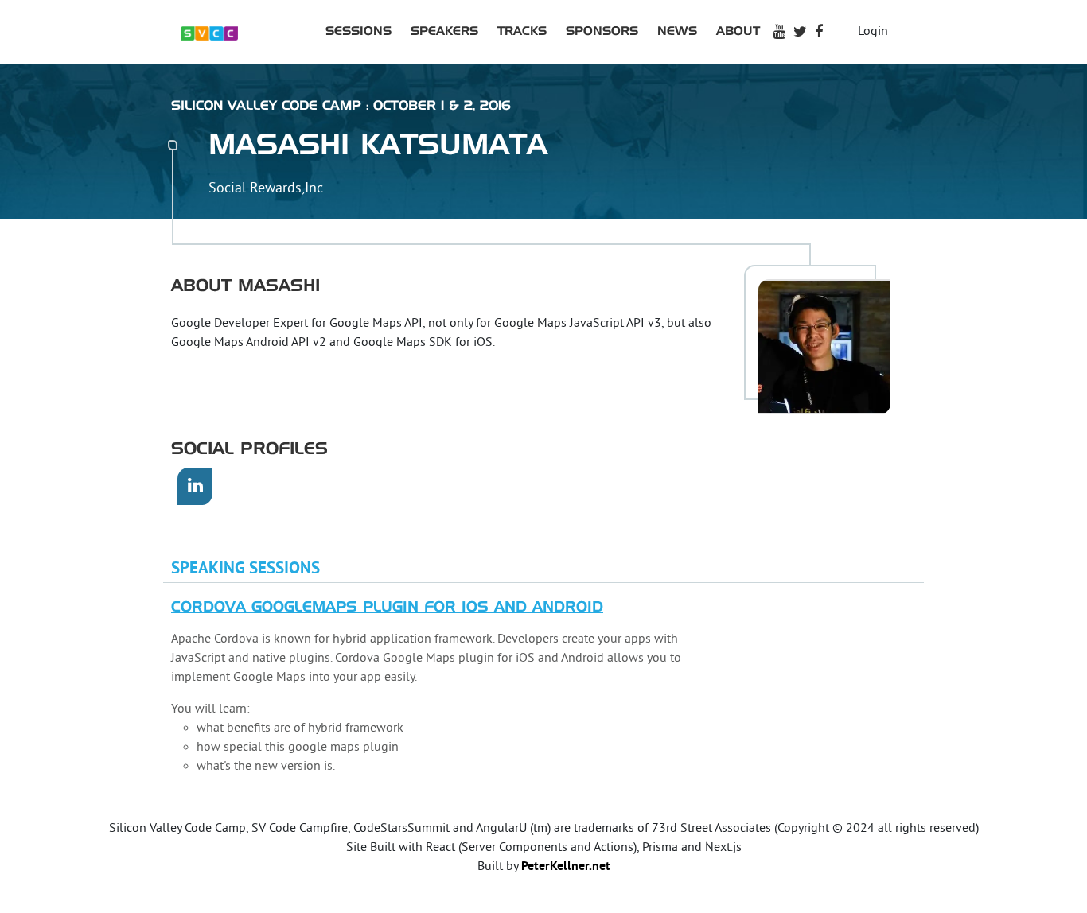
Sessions (358, 31)
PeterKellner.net (565, 867)
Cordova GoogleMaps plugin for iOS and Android (387, 607)
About (738, 31)
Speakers (444, 31)
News (677, 31)
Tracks (522, 31)
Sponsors (602, 31)
